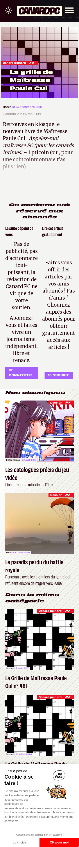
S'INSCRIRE (58, 375)
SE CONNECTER (20, 372)
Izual (9, 552)
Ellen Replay (13, 460)
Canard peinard (14, 62)
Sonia (7, 107)
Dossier (56, 402)
